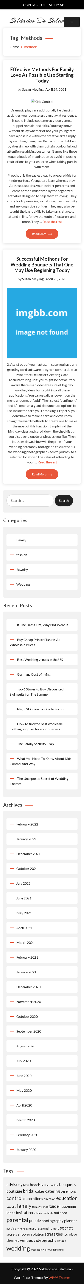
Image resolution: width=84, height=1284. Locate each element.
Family (21, 540)
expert (11, 1206)
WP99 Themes (59, 1277)
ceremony (69, 1191)
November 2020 (28, 1002)
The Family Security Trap (35, 744)
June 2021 (23, 898)
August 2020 (25, 1046)
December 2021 (28, 854)
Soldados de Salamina (42, 20)
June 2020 (23, 1076)
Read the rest (52, 222)
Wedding (23, 584)
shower (24, 1234)
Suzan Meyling (33, 89)
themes (12, 1240)
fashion (21, 555)
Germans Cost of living (34, 674)
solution (37, 1234)
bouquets (67, 1184)
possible (11, 1228)
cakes (40, 1191)
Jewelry (22, 569)
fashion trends (40, 1206)
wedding (18, 1248)
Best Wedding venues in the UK (40, 659)
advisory (14, 1184)
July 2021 (23, 883)
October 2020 (27, 1016)
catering (52, 1191)
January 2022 (26, 839)
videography (45, 1240)
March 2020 (25, 1120)
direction (50, 1199)
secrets (11, 1234)
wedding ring (56, 1249)
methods (48, 1213)
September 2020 (28, 1031)
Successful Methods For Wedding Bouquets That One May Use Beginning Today (42, 264)
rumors (54, 1228)
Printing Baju (24, 1228)
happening (67, 1206)
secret (66, 1227)
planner (70, 1220)
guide (53, 1206)
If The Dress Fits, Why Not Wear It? (43, 625)
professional (40, 1228)
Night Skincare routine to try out (41, 709)
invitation (24, 1212)
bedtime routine (50, 1185)
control (14, 1198)
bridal (28, 1191)
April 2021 (24, 928)
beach (35, 1184)
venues (26, 1240)
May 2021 (24, 913)
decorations (33, 1198)
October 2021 (27, 868)
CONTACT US (34, 5)
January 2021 (26, 972)
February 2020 (27, 1135)
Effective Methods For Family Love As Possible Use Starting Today (42, 75)
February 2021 (27, 957)
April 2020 (24, 1105)
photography (53, 1220)
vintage (61, 1240)
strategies (54, 1234)
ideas (10, 1212)
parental (17, 1219)
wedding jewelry (40, 1249)
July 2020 (23, 1061)
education (66, 1198)
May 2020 (24, 1090)
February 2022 (27, 824)
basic (26, 1185)
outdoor (60, 1212)
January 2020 (26, 1149)
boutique (14, 1191)
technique (70, 1234)
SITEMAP (56, 5)
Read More (39, 234)
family (23, 1205)
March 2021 (25, 942)
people (35, 1220)
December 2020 (28, 987)
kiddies (38, 1213)
